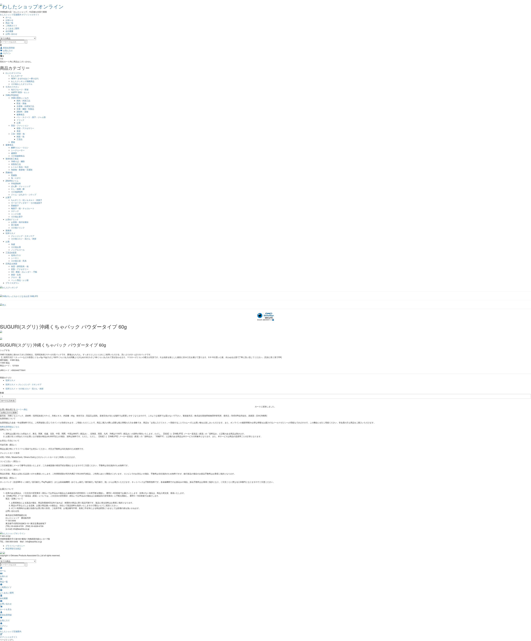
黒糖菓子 (15, 205)
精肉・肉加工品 (23, 100)
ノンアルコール (18, 249)
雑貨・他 (20, 136)
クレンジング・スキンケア (22, 236)
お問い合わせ (11, 33)
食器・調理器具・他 (19, 266)
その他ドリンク (18, 227)
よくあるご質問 (12, 28)
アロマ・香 (16, 277)
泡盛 (13, 244)
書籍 (13, 142)
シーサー (15, 258)
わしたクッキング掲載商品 (22, 81)
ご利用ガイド (11, 25)
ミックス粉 (16, 213)
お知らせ (9, 20)
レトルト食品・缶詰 (19, 166)
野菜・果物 (21, 103)
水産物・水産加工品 (25, 106)
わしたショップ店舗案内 (10, 14)
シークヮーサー (18, 150)
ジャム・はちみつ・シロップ (23, 194)
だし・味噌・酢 (18, 189)
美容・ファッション (19, 125)
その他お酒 (16, 247)
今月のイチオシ (12, 86)
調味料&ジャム (12, 180)
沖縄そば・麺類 (18, 161)
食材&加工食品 (12, 158)
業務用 (8, 230)
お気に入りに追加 (9, 412)
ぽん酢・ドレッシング (20, 186)
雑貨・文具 (16, 274)
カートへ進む (22, 409)
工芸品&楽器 (11, 252)
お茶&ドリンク (12, 219)
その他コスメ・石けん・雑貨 (23, 238)
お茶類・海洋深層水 (19, 222)
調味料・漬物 (22, 111)
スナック (15, 211)
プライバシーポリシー (15, 545)
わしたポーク (17, 75)
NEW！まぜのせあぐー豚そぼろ (25, 78)
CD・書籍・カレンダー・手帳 (24, 271)
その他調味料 (17, 191)
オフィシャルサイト (30, 14)
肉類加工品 (16, 164)
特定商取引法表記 (13, 548)
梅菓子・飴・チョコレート (22, 208)
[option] (265, 332)
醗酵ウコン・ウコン (19, 147)
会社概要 (9, 31)
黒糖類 (14, 175)
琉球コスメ (10, 233)
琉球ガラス (16, 255)
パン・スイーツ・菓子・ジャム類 (31, 117)
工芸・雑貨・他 (18, 133)
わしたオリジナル (13, 73)
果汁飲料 (15, 224)
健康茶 (14, 153)
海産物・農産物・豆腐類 (21, 169)
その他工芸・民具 (19, 260)
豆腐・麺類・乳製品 (25, 108)
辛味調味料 (16, 183)
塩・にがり (16, 178)
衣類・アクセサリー (25, 128)
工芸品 (19, 139)
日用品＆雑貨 (11, 263)
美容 (18, 131)
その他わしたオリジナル (21, 84)
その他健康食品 (18, 155)
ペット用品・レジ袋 (19, 280)
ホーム (8, 17)
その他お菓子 (17, 216)
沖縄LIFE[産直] (12, 95)
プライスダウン (12, 282)
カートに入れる (8, 400)
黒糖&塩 (9, 172)
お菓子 (8, 197)
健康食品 (20, 114)
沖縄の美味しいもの (19, 97)
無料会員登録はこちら (9, 426)
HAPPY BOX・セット (20, 92)
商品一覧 (9, 22)
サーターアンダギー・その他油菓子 (26, 202)
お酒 (18, 122)
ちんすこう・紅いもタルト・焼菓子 (26, 200)
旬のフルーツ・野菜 (19, 89)
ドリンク (20, 120)
